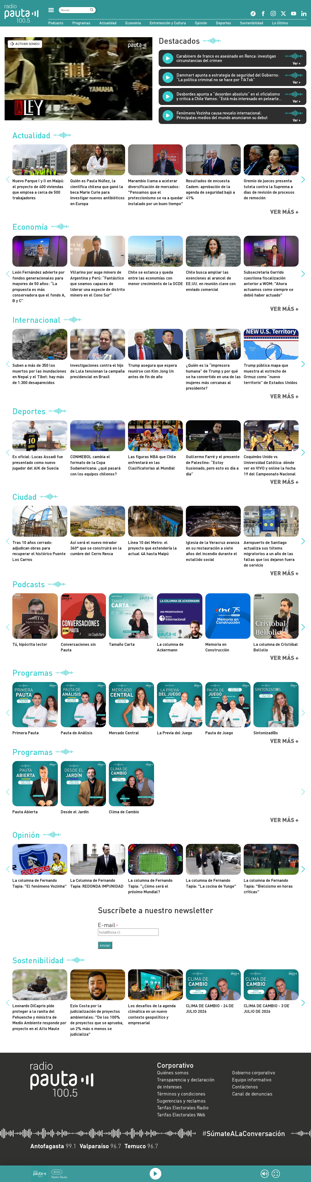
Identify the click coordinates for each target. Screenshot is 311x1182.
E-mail (106, 924)
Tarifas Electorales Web (181, 1114)
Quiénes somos (173, 1072)
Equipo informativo (251, 1079)
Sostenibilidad (251, 23)
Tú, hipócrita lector (29, 644)
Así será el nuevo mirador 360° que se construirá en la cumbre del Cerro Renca (95, 548)
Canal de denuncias (252, 1093)
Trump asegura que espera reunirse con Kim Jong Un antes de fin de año (152, 371)
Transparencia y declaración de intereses (186, 1083)
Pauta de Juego (219, 732)
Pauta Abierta (25, 811)
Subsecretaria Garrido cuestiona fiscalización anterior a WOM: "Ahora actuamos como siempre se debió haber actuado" (268, 283)
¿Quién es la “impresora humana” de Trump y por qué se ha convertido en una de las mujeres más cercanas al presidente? (213, 376)
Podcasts (55, 23)
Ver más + (284, 211)
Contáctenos (245, 1086)
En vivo (57, 1172)
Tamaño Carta (122, 644)
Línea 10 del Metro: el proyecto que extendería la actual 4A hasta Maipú (152, 548)
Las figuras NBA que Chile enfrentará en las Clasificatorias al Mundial (152, 462)
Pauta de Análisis (77, 732)
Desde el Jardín (75, 811)
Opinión (201, 23)
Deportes (223, 23)
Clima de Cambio (124, 811)
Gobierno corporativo (253, 1072)
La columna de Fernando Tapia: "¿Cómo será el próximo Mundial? (150, 886)
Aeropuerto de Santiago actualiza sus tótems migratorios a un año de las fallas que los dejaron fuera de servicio (269, 554)
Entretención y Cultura (168, 23)
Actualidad (107, 23)
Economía (133, 23)
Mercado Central (124, 732)
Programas (81, 23)
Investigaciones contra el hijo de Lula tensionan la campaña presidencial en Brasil (97, 371)
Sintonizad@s (265, 732)
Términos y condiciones (181, 1093)
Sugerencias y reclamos (181, 1100)
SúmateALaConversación (243, 1133)
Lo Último (280, 23)
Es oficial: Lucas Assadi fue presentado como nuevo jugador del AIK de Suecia (37, 462)
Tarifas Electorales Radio (182, 1107)
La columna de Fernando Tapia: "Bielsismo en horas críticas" (268, 886)
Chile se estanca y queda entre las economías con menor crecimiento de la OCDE (155, 278)
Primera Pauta (25, 732)
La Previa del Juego (174, 732)
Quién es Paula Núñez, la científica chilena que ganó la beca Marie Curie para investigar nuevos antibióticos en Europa (97, 192)
